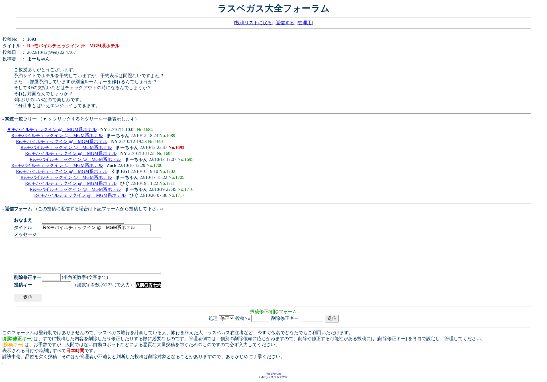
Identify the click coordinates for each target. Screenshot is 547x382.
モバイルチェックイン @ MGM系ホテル (54, 129)
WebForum (273, 373)
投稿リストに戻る (253, 22)
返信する (285, 22)
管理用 (305, 22)
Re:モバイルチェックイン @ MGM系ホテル (57, 135)
